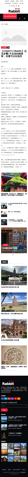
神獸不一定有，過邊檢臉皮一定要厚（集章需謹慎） (14, 367)
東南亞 (21, 1)
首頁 (2, 24)
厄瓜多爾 (4, 47)
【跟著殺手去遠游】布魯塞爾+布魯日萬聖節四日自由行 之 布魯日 (17, 425)
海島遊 (17, 1)
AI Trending (15, 3)
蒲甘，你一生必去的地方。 (15, 211)
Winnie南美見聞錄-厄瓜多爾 (10, 340)
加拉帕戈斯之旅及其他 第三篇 (10, 287)
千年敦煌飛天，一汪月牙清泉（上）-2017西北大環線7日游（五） (17, 220)
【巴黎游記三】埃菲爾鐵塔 (15, 433)
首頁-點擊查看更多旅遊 (10, 16)
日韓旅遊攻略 (8, 3)
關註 (4, 410)
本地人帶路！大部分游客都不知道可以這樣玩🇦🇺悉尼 (17, 417)
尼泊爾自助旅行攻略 (9, 248)
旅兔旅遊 (7, 1)
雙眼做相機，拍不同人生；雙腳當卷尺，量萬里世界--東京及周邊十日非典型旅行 (14, 194)
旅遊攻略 (12, 1)
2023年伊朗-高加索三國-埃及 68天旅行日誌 (17, 204)
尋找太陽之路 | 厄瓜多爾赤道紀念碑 (12, 313)
